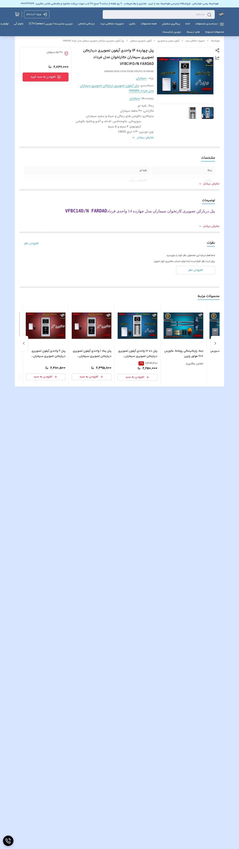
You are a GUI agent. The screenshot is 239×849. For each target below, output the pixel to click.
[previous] (215, 343)
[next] (23, 343)
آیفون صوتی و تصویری (168, 41)
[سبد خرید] (17, 14)
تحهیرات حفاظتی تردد (195, 41)
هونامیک (215, 41)
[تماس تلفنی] (8, 841)
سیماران (141, 78)
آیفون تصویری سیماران (141, 41)
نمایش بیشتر (211, 184)
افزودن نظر (31, 243)
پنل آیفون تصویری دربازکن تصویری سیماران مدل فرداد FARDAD (93, 41)
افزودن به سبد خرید (43, 77)
